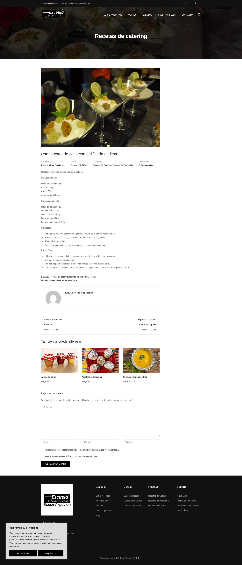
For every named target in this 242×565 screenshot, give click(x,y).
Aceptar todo (50, 553)
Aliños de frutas (48, 377)
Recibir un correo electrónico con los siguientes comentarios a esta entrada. (82, 450)
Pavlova (48, 324)
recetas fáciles (72, 280)
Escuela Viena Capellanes (52, 165)
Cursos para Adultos (133, 501)
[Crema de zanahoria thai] (141, 360)
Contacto (187, 15)
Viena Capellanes (104, 510)
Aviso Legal (182, 496)
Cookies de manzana (92, 377)
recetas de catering (59, 277)
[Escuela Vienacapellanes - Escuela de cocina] (53, 14)
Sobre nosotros (113, 15)
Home (104, 56)
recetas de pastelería (79, 277)
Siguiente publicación (147, 319)
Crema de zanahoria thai (135, 377)
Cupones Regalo (131, 496)
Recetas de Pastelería (158, 501)
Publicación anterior (53, 319)
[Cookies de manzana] (100, 360)
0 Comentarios (146, 165)
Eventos (147, 15)
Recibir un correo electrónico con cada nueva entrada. (71, 456)
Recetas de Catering (157, 505)
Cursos (132, 15)
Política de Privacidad (186, 501)
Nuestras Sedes (167, 15)
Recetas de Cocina (157, 496)
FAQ (98, 515)
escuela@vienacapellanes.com (77, 3)
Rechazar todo (23, 553)
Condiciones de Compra (188, 505)
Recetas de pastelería (123, 165)
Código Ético (182, 510)
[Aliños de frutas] (59, 360)
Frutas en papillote (148, 324)
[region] (36, 541)
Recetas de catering (130, 56)
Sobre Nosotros (103, 496)
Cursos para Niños (132, 505)
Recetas (114, 56)
